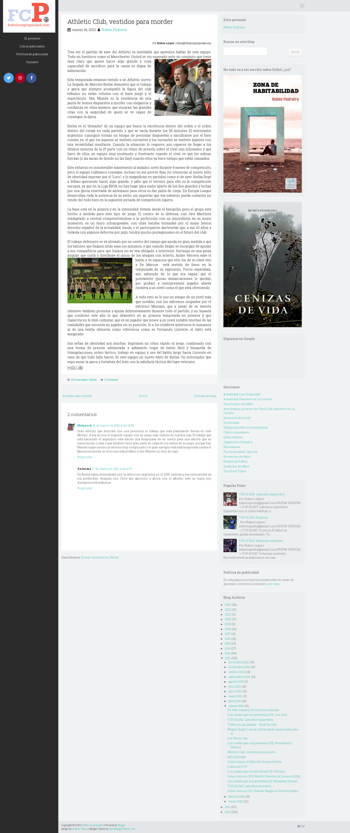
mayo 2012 (235, 696)
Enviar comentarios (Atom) (99, 557)
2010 (228, 812)
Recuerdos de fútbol (237, 456)
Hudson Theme (80, 828)
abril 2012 (234, 701)
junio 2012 (235, 691)
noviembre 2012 (239, 667)
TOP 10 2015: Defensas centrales (261, 541)
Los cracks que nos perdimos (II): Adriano (256, 771)
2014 (228, 648)
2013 (227, 653)
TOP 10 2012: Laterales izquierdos (250, 720)
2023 (228, 605)
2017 (227, 634)
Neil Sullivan (236, 757)
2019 (227, 624)
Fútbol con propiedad (92, 825)
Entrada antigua (205, 396)
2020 (228, 619)
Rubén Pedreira (114, 29)
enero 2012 (235, 801)
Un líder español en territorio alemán (253, 710)
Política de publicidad (32, 54)
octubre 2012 (236, 672)
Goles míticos (233, 437)
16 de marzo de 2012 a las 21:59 (113, 425)
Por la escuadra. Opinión (84, 379)
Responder (85, 457)
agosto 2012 (236, 681)
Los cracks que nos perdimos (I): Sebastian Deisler (262, 781)
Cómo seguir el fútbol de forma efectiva (254, 762)
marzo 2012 (236, 706)
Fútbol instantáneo (236, 432)
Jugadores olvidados (238, 442)
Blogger (122, 825)
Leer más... (274, 584)
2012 (228, 658)
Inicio (143, 396)
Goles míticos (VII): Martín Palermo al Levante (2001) (263, 776)
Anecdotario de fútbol (238, 404)
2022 (228, 609)
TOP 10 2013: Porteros (253, 517)
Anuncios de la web (237, 418)
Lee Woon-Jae (237, 738)
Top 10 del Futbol (234, 471)
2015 (228, 643)
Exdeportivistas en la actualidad (245, 427)
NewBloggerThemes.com (122, 828)
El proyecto (32, 38)
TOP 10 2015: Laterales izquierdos (262, 494)
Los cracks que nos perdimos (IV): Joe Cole (257, 715)
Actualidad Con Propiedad (241, 394)
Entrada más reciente (77, 396)
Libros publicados (32, 46)
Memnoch (84, 425)
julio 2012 (234, 686)
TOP (302, 826)
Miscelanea (231, 447)
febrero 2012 (236, 796)
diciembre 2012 (238, 662)
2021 (228, 614)
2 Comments (111, 379)
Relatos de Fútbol (235, 461)
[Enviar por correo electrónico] (69, 368)
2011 (227, 807)
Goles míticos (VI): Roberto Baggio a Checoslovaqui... (263, 791)
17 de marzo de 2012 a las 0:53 (112, 469)
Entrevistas (231, 422)
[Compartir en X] (77, 368)
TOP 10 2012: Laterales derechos (249, 786)
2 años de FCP (237, 766)
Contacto (32, 62)
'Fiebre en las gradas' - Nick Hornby (252, 724)
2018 (228, 629)
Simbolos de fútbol (236, 466)
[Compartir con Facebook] (81, 368)
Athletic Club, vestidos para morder (120, 21)
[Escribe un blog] (73, 368)
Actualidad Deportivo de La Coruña (247, 399)
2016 (228, 639)
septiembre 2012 (239, 677)
